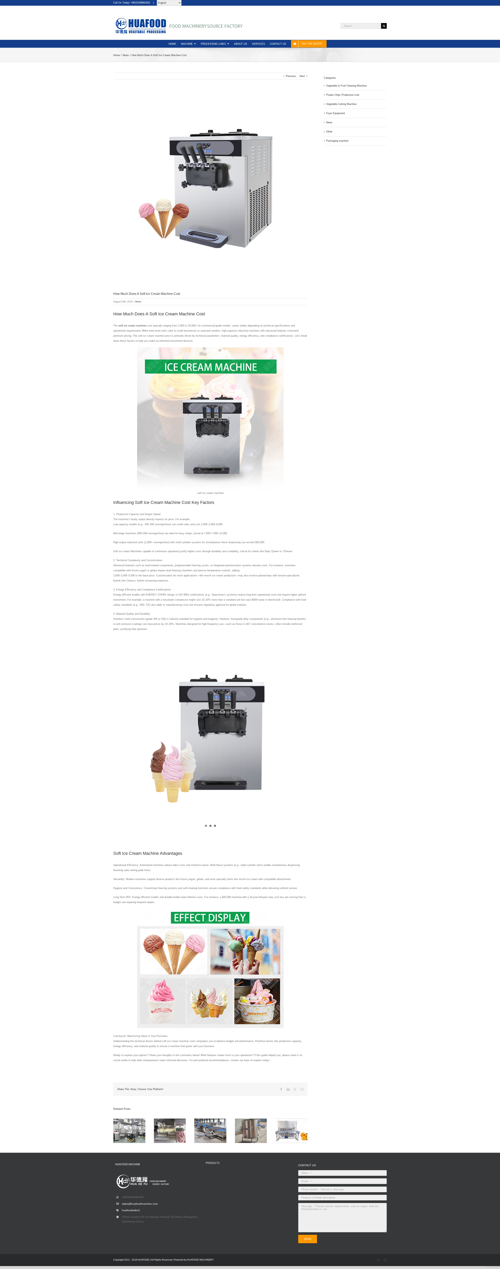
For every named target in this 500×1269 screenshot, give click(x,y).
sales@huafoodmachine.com (140, 1203)
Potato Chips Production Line (342, 94)
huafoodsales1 (131, 1210)
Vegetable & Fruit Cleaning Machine (346, 85)
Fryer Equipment (335, 113)
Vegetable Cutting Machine (341, 104)
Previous (291, 76)
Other (329, 131)
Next (302, 76)
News (138, 301)
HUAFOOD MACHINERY (200, 1259)
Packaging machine (337, 140)
